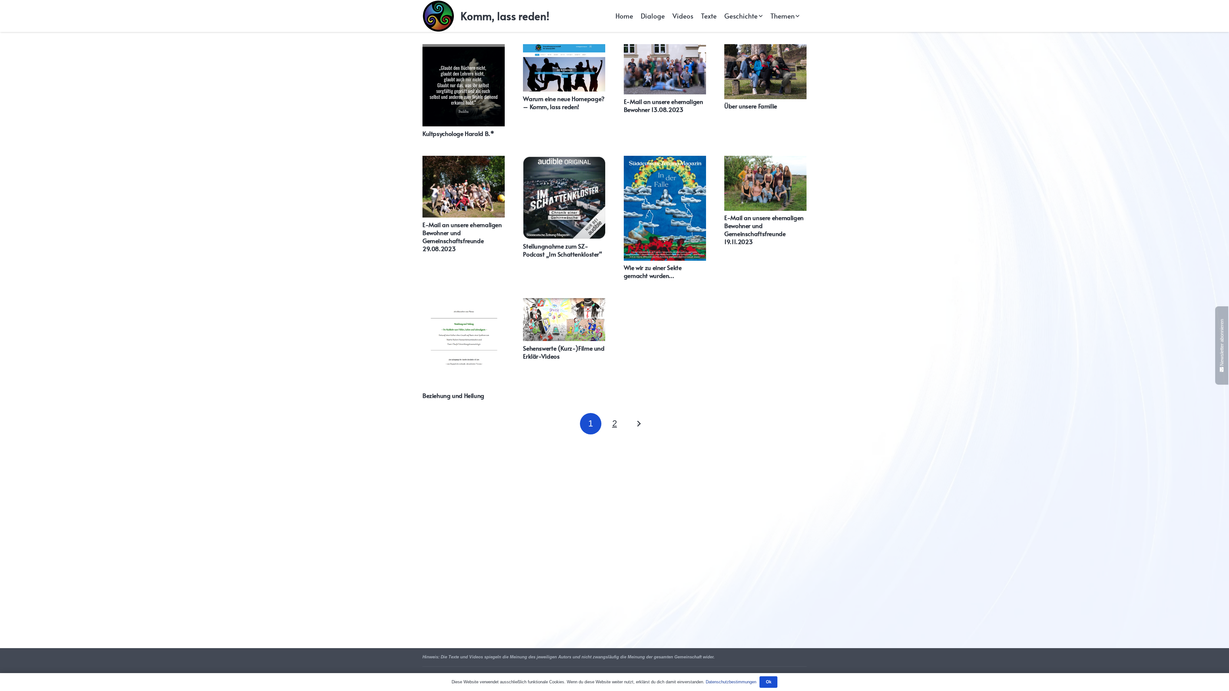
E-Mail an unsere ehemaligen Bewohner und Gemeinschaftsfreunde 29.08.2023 (462, 236)
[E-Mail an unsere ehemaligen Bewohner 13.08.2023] (665, 69)
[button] (760, 16)
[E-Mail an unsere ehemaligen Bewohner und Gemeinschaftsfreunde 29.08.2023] (463, 187)
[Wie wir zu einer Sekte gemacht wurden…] (665, 208)
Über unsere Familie (750, 106)
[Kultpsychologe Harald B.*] (463, 85)
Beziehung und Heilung (453, 395)
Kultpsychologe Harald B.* (458, 133)
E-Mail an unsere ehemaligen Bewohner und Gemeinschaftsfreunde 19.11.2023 (764, 229)
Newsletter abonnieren (1222, 343)
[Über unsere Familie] (765, 71)
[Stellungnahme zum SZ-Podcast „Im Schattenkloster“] (564, 197)
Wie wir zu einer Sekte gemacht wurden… (653, 271)
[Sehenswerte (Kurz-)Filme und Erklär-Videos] (564, 319)
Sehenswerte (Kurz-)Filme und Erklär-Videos (563, 352)
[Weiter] (638, 423)
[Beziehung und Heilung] (463, 343)
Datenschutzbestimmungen (731, 681)
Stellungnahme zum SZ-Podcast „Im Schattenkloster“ (562, 250)
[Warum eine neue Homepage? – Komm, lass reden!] (564, 67)
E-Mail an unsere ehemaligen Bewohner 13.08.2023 (663, 105)
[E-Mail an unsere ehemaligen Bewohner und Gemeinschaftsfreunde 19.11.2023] (765, 183)
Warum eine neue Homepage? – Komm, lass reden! (563, 102)
